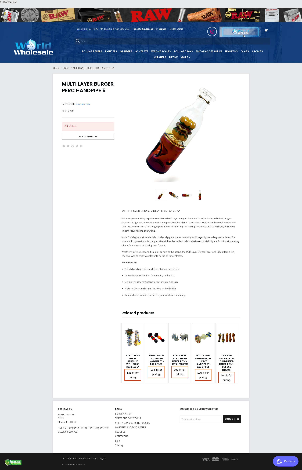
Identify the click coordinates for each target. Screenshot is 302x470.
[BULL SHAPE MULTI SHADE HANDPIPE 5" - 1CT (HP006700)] (180, 337)
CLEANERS (160, 57)
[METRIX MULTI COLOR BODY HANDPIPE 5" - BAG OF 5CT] (156, 337)
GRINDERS (126, 51)
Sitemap (119, 445)
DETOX (173, 57)
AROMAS (257, 51)
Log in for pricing (133, 374)
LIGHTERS (111, 51)
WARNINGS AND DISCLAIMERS (130, 427)
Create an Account (88, 458)
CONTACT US (121, 436)
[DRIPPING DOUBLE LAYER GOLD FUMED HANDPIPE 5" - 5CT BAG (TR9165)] (226, 337)
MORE (184, 57)
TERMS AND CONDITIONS (128, 418)
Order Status (176, 29)
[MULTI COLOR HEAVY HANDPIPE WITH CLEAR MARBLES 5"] (133, 337)
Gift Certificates (69, 458)
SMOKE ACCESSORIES (209, 51)
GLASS (245, 51)
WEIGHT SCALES (161, 51)
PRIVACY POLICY (123, 414)
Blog (117, 441)
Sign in (162, 29)
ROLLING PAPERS (92, 51)
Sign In (102, 458)
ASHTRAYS (141, 51)
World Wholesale (77, 464)
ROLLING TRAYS (183, 51)
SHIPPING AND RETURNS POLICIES (132, 423)
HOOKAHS (231, 51)
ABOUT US (120, 431)
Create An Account (144, 29)
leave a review (83, 104)
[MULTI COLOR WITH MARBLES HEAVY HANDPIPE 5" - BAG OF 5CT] (203, 337)
